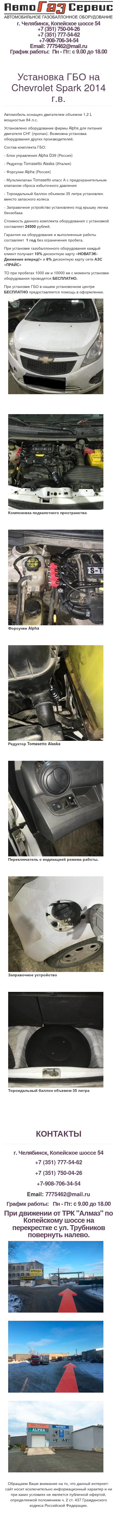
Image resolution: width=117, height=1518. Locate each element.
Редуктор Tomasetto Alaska (34, 743)
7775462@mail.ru (67, 46)
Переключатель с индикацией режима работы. (53, 859)
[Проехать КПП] (58, 1277)
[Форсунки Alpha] (58, 577)
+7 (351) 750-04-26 (59, 29)
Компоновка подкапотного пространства (47, 512)
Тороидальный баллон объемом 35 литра (49, 1090)
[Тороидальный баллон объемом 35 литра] (58, 1039)
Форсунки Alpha (23, 628)
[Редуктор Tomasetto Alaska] (58, 693)
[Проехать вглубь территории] (58, 1357)
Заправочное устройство (32, 974)
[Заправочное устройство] (58, 924)
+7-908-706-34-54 (58, 40)
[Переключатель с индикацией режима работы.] (58, 808)
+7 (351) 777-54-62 (59, 34)
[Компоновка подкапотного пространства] (58, 462)
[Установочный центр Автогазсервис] (58, 1437)
